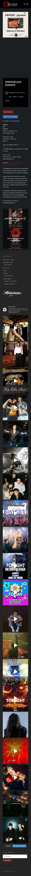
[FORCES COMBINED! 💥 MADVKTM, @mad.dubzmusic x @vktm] (15, 830)
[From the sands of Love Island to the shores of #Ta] (15, 328)
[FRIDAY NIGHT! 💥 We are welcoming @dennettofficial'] (15, 381)
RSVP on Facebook (10, 117)
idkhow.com (12, 162)
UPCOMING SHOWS (8, 262)
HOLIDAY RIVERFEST (9, 284)
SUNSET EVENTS (7, 279)
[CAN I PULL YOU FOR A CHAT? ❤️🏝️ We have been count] (15, 539)
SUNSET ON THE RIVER (10, 281)
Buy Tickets (8, 112)
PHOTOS (5, 270)
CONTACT (5, 273)
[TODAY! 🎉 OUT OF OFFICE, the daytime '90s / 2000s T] (15, 592)
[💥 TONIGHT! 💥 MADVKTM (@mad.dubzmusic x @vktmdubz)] (15, 698)
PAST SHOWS (7, 265)
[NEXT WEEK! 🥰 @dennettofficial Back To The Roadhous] (15, 619)
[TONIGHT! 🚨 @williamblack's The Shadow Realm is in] (15, 566)
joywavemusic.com (21, 162)
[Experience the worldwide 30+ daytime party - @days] (15, 513)
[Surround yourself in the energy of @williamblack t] (15, 645)
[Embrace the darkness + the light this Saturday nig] (15, 751)
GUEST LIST (6, 268)
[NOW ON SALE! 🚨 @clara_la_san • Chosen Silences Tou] (15, 724)
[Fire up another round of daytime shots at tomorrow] (15, 672)
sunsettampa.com (15, 165)
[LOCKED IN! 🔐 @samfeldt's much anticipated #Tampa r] (15, 434)
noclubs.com (6, 165)
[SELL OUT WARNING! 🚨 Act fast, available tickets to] (15, 804)
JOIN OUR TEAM (8, 276)
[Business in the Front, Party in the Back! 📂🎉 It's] (15, 354)
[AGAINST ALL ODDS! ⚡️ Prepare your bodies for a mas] (15, 407)
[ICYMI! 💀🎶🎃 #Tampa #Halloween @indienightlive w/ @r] (15, 486)
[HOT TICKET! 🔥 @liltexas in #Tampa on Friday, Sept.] (15, 460)
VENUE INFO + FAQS (8, 259)
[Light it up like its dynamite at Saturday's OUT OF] (15, 777)
